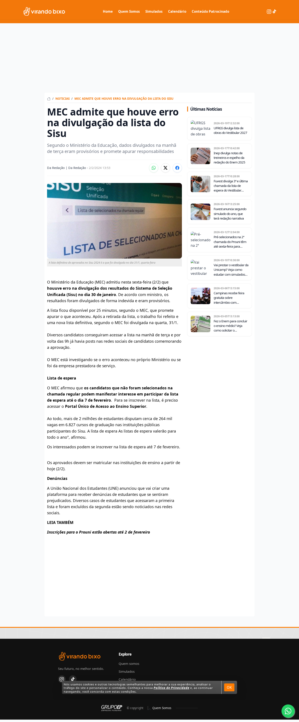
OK (229, 687)
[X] (165, 167)
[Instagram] (269, 11)
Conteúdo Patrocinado (210, 11)
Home (108, 11)
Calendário (177, 11)
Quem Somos (129, 11)
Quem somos (129, 663)
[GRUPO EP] (111, 708)
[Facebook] (177, 167)
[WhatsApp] (153, 167)
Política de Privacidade (171, 688)
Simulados (154, 11)
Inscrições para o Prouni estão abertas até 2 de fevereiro (98, 532)
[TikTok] (274, 11)
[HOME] (49, 98)
